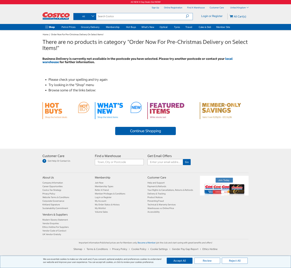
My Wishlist (100, 208)
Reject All (235, 260)
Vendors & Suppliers (55, 214)
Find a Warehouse (108, 156)
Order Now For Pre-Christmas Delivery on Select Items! (77, 34)
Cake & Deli (205, 27)
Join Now (99, 182)
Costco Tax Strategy (51, 190)
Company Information (52, 182)
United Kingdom (238, 7)
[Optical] (168, 27)
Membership (113, 27)
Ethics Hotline (209, 249)
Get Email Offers (159, 156)
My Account (100, 201)
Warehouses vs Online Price (160, 208)
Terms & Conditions (97, 249)
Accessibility (153, 211)
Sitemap (78, 249)
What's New (147, 27)
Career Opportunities (52, 186)
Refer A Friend (102, 190)
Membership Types (104, 186)
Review (207, 260)
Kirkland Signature (51, 204)
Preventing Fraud (155, 201)
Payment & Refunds (156, 186)
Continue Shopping (145, 131)
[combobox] (85, 16)
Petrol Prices (69, 27)
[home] (56, 16)
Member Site (223, 27)
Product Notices (155, 197)
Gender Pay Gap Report (185, 249)
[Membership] (120, 27)
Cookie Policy (138, 249)
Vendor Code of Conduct (54, 230)
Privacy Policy (48, 193)
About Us (48, 177)
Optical (163, 27)
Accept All (179, 260)
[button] (189, 16)
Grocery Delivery (90, 27)
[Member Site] (230, 27)
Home (45, 34)
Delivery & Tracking (156, 193)
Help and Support (156, 182)
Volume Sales (101, 211)
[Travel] (192, 27)
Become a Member (147, 242)
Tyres (177, 27)
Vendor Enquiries (50, 223)
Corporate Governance (53, 201)
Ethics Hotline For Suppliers (55, 227)
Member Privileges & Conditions (110, 193)
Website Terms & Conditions (55, 197)
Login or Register (212, 16)
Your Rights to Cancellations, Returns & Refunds (170, 190)
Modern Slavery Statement (55, 219)
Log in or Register (103, 197)
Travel (188, 27)
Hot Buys (131, 27)
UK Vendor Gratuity (51, 234)
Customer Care (53, 156)
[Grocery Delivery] (100, 27)
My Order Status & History (107, 204)
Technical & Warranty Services (161, 204)
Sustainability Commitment (55, 208)
